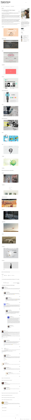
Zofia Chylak (3, 260)
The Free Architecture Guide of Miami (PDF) (16, 283)
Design (3, 8)
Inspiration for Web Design (9, 279)
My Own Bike (3, 246)
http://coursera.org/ (9, 357)
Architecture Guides (7, 6)
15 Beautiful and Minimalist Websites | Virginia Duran (7, 399)
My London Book (12, 6)
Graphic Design (5, 279)
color (7, 20)
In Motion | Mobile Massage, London (5, 90)
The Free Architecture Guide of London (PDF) (25, 35)
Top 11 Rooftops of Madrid (6, 282)
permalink (18, 279)
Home (1, 6)
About (4, 6)
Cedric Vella (3, 209)
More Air (2, 132)
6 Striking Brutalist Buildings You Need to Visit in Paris (26, 37)
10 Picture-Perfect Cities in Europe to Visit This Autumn (26, 41)
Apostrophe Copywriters (4, 38)
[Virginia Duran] (11, 3)
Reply (19, 296)
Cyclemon (3, 26)
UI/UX (12, 279)
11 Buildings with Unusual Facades (26, 39)
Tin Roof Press (9, 372)
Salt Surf (2, 104)
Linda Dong (3, 76)
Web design (14, 279)
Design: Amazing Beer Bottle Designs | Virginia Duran (7, 395)
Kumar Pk (5, 348)
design (3, 279)
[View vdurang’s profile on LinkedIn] (22, 32)
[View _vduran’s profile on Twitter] (21, 32)
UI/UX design (3, 15)
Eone (2, 144)
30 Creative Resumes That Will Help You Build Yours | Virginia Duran (9, 397)
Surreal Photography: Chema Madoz (25, 38)
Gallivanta (9, 297)
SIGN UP (22, 28)
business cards (17, 20)
